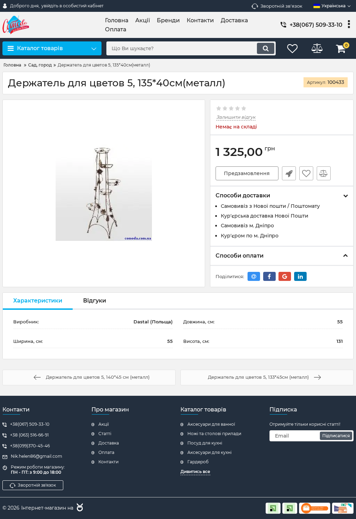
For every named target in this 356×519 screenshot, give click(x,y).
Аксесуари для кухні (209, 452)
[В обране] (306, 173)
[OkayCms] (79, 508)
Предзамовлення (247, 173)
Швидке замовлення (289, 173)
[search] (265, 48)
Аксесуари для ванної (211, 424)
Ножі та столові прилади (214, 433)
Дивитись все (195, 471)
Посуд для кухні (204, 443)
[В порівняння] (324, 173)
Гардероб (198, 461)
